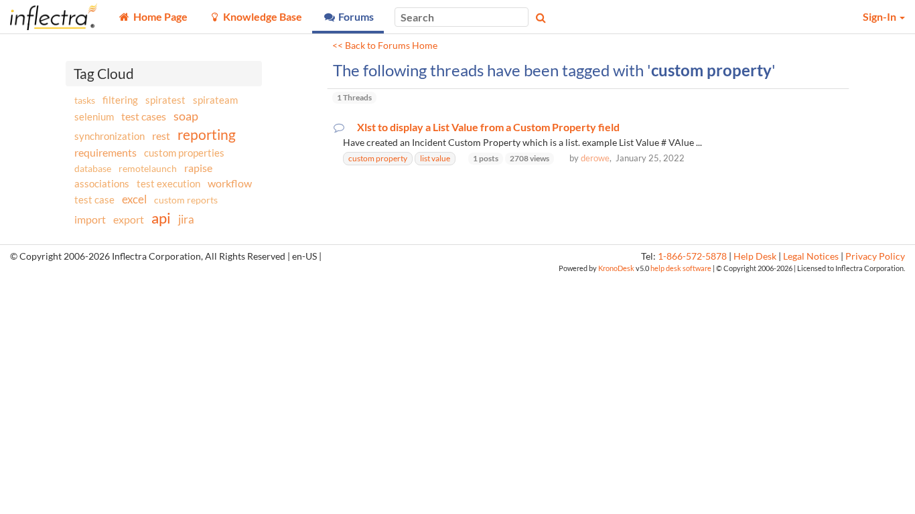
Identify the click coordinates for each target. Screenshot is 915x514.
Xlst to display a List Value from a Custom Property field (488, 127)
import (90, 219)
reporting (207, 134)
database (92, 168)
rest (161, 135)
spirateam (215, 100)
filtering (120, 100)
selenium (94, 116)
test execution (168, 183)
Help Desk (754, 256)
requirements (105, 152)
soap (185, 115)
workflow (230, 183)
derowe (595, 158)
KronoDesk (616, 268)
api (161, 218)
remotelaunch (148, 168)
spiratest (165, 100)
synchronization (109, 136)
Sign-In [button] (880, 16)
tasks (84, 100)
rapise (198, 167)
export (128, 219)
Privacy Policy (875, 256)
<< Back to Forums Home (384, 45)
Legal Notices (811, 256)
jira (186, 219)
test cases (143, 116)
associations (101, 183)
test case (94, 199)
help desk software (680, 268)
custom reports (186, 199)
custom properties (184, 153)
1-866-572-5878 (692, 256)
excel (134, 199)
